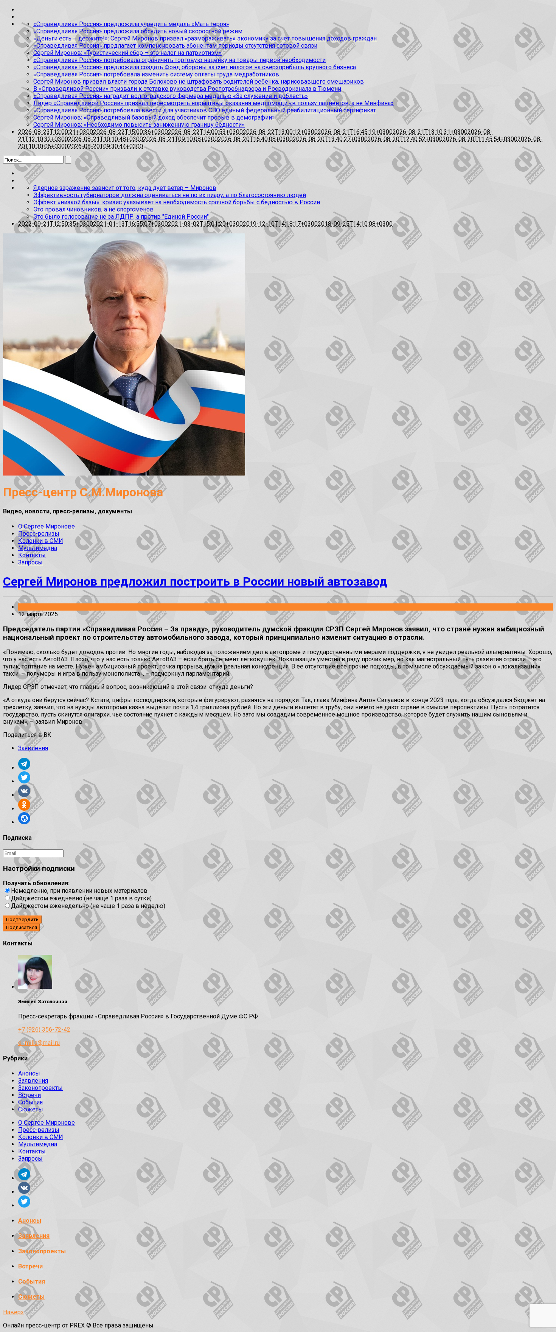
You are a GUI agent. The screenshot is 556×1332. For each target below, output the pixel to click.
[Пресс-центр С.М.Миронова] (124, 473)
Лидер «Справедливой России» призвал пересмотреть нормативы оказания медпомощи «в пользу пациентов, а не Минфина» (213, 103)
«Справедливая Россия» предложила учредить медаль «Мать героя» (131, 24)
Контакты (32, 555)
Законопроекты (40, 1087)
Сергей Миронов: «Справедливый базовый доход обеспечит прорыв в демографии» (154, 117)
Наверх (13, 1312)
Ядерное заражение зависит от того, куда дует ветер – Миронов (124, 187)
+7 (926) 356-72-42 (44, 1029)
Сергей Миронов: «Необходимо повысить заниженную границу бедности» (139, 124)
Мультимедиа (37, 548)
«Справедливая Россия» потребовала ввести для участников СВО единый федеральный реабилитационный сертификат (204, 110)
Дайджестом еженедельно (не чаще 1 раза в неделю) (88, 905)
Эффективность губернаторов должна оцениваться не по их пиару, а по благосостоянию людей (169, 195)
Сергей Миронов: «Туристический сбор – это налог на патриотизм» (127, 52)
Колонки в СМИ (40, 540)
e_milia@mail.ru (39, 1042)
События (30, 1102)
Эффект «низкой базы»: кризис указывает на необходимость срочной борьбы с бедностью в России (176, 202)
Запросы (30, 562)
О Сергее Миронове (46, 526)
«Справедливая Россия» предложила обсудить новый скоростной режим (137, 31)
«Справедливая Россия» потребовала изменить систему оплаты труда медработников (156, 74)
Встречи (29, 1095)
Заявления (33, 607)
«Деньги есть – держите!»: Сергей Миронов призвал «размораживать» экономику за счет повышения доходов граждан (205, 38)
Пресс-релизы (38, 533)
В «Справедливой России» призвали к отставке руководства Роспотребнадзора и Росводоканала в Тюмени (187, 88)
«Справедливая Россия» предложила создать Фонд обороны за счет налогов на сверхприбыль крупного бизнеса (194, 67)
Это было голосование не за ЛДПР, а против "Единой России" (121, 216)
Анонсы (29, 1073)
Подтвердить (22, 919)
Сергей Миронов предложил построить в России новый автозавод (195, 581)
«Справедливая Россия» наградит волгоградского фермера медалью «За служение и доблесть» (170, 95)
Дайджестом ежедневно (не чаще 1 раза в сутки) (81, 898)
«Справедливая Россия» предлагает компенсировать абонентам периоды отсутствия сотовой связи (175, 45)
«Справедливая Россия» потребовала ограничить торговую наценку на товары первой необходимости (179, 60)
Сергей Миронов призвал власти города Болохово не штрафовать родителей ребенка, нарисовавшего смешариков (198, 81)
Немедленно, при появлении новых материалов (79, 890)
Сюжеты (30, 1109)
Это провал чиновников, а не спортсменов (93, 209)
